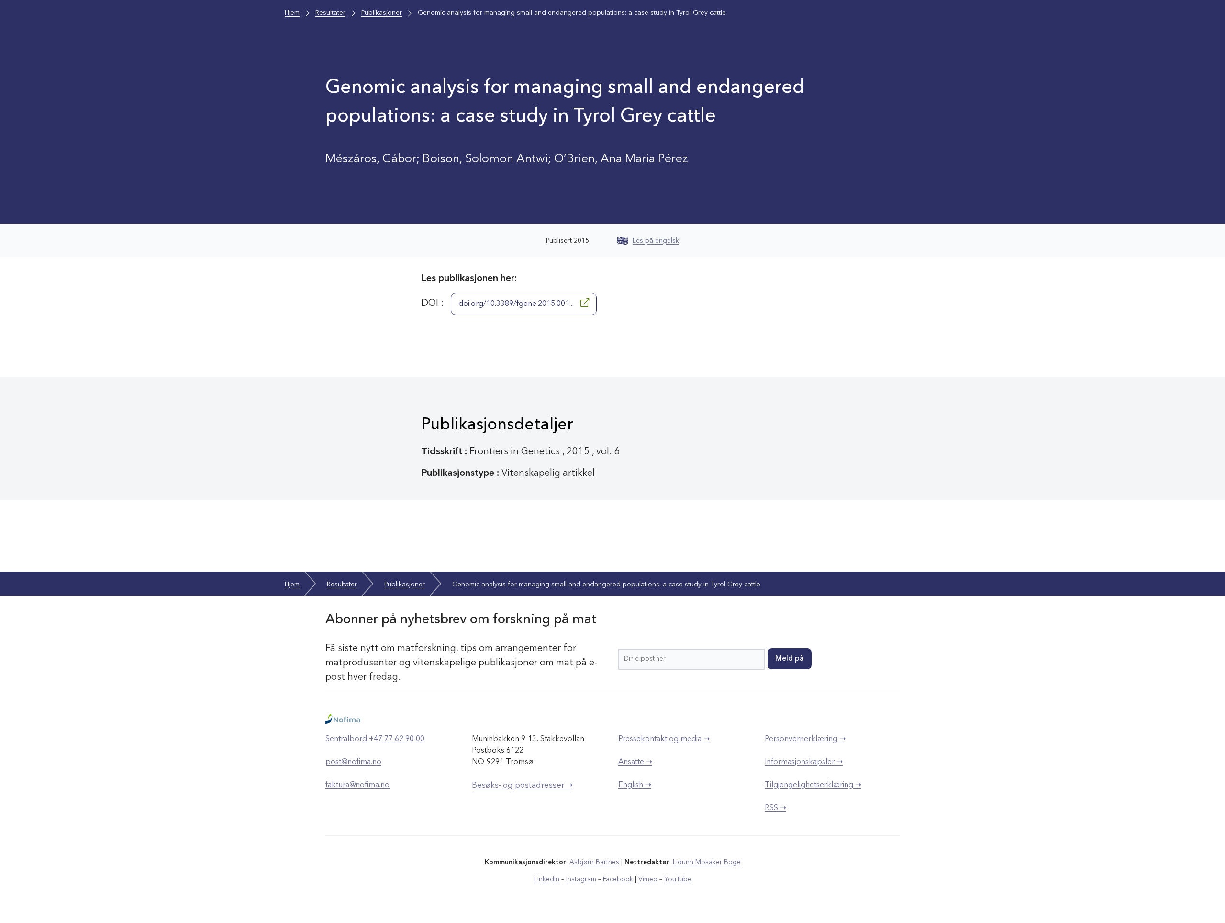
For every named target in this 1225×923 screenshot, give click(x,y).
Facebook (618, 879)
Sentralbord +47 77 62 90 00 (374, 739)
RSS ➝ (775, 808)
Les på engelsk (656, 240)
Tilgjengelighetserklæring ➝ (813, 785)
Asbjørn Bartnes (594, 862)
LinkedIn (546, 879)
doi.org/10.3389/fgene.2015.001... (517, 304)
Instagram (581, 879)
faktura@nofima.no (357, 785)
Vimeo (647, 879)
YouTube (677, 879)
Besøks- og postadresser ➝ (522, 785)
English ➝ (634, 785)
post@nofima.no (353, 762)
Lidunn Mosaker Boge (707, 862)
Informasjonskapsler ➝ (804, 762)
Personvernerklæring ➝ (805, 739)
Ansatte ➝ (635, 762)
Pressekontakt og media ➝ (664, 739)
